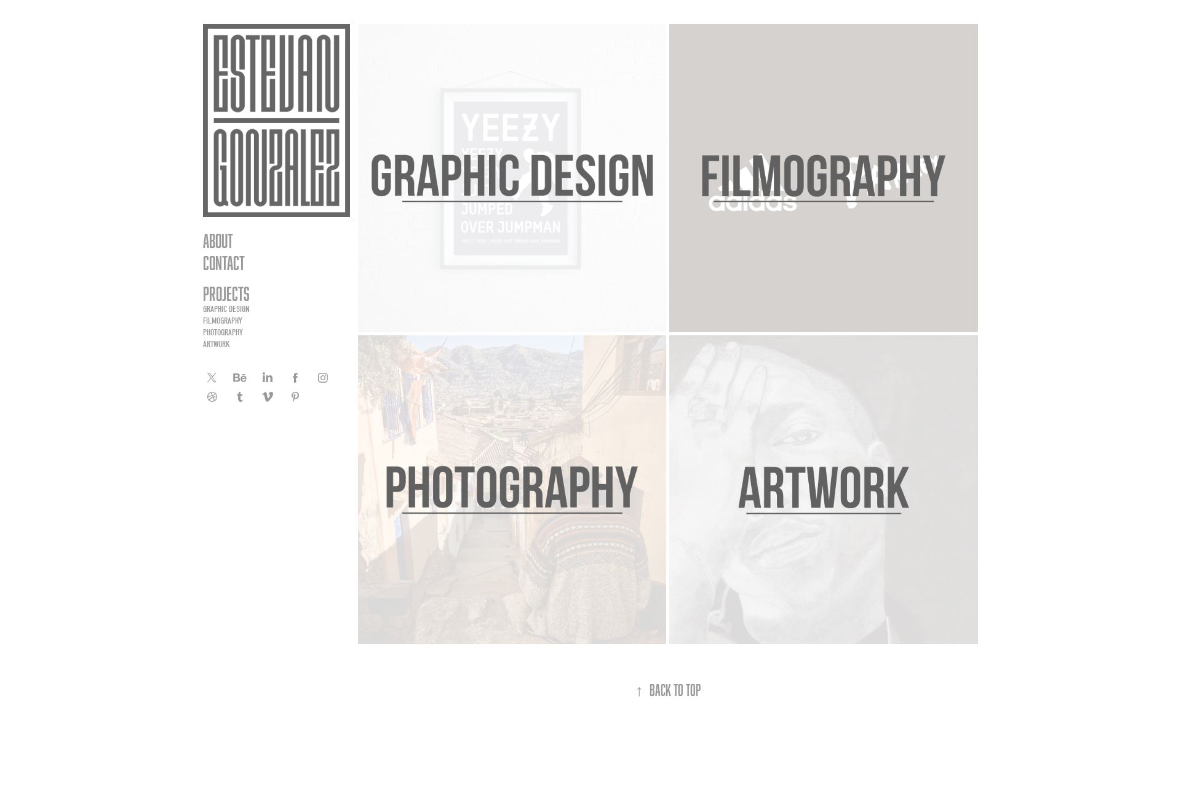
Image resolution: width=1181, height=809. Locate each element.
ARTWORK (216, 344)
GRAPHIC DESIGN (226, 309)
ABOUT (218, 240)
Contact (224, 262)
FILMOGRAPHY (222, 321)
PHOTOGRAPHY (223, 332)
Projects (226, 293)
